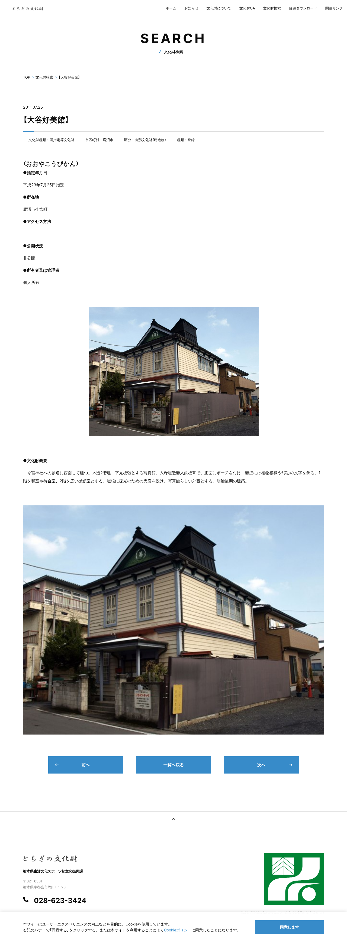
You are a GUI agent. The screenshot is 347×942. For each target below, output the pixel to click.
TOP (26, 77)
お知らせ (191, 8)
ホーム (171, 8)
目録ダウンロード (303, 8)
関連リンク (334, 8)
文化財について (219, 8)
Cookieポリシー (177, 930)
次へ (261, 764)
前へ (86, 764)
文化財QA (247, 8)
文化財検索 (272, 8)
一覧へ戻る (173, 764)
